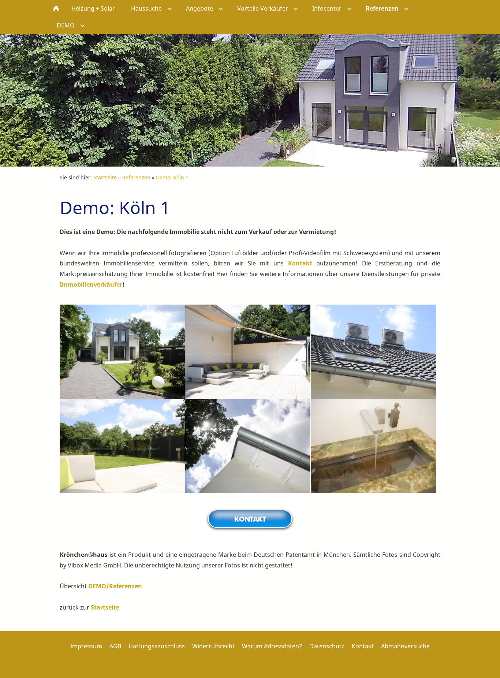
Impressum (86, 646)
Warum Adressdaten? (272, 646)
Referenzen (136, 177)
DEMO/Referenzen (115, 586)
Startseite (105, 177)
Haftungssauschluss (156, 646)
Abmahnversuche (405, 646)
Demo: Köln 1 (172, 177)
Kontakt (300, 263)
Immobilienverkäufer (91, 284)
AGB (115, 646)
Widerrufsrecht (213, 646)
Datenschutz (326, 646)
